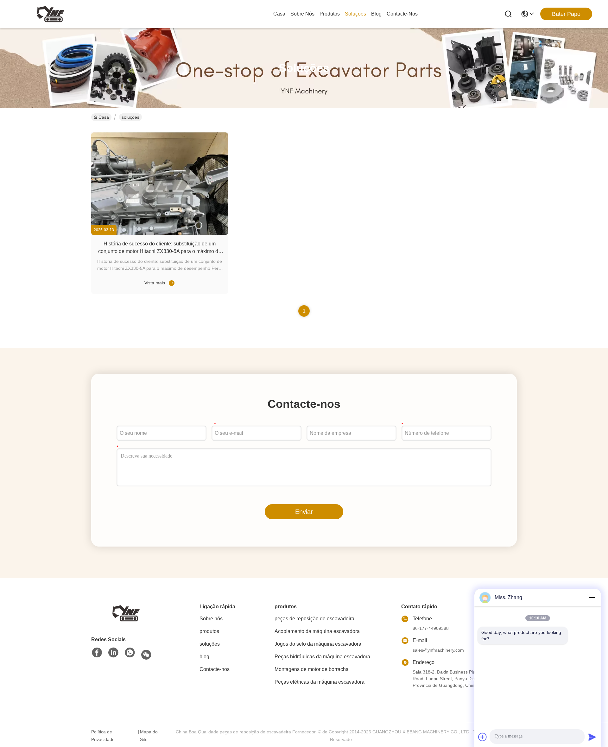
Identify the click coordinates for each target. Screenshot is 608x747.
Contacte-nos (402, 13)
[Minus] (592, 597)
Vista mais (154, 282)
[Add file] (482, 737)
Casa (279, 13)
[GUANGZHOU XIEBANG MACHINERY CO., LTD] (51, 13)
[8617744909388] (130, 653)
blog (376, 13)
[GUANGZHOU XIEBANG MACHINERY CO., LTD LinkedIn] (113, 653)
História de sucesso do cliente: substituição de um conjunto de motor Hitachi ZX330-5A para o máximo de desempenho (159, 251)
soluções (355, 13)
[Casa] (126, 612)
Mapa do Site (149, 735)
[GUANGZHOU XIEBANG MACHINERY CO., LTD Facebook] (97, 653)
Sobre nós (302, 13)
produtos (330, 13)
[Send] (592, 737)
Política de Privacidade (103, 735)
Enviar (304, 511)
